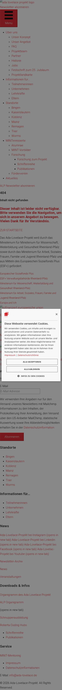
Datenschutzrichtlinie (28, 355)
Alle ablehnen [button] (32, 369)
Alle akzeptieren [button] (32, 362)
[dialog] (31, 345)
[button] (31, 376)
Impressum (9, 355)
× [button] (56, 314)
